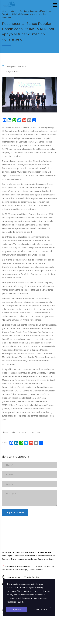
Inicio (4, 11)
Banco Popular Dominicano (14, 432)
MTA (38, 432)
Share (4, 443)
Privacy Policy (40, 609)
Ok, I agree (17, 609)
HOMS (31, 432)
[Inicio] (9, 4)
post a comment (17, 512)
